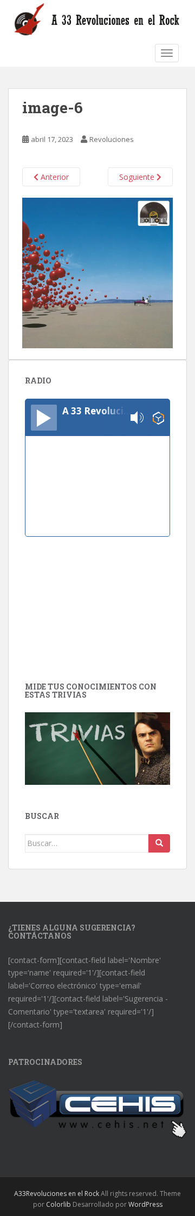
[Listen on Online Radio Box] (158, 418)
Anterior (53, 177)
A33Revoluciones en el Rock (56, 1193)
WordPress (145, 1204)
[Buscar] (159, 843)
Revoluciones (111, 139)
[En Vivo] (44, 418)
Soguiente (138, 177)
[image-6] (97, 272)
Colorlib (58, 1204)
